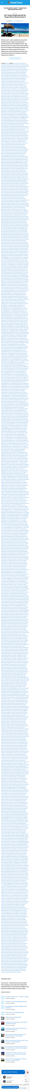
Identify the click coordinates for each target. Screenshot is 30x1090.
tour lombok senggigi (5, 883)
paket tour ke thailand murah (11, 363)
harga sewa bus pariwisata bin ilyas (10, 129)
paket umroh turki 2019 (23, 578)
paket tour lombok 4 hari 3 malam (12, 384)
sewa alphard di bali (19, 703)
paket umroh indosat (5, 548)
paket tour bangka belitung (15, 293)
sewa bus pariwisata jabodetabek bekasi (15, 728)
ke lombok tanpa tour (9, 180)
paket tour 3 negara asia (19, 252)
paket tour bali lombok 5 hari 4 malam (15, 278)
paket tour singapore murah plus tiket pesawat (15, 494)
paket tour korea (12, 366)
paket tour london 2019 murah (11, 392)
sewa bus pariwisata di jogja (16, 724)
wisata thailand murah (6, 969)
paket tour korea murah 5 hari (15, 372)
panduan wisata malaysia (13, 682)
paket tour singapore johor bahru (10, 471)
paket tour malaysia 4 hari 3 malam (21, 398)
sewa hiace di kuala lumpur (7, 763)
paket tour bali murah (14, 279)
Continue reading (15, 58)
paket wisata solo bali (17, 671)
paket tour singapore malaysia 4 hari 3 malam (11, 480)
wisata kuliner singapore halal (12, 939)
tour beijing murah (7, 857)
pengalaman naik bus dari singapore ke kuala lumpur (15, 683)
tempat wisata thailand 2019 (18, 838)
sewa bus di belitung (22, 712)
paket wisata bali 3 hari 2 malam (8, 589)
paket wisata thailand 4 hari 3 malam (15, 676)
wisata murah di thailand (11, 951)
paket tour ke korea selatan (18, 354)
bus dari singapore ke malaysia (21, 82)
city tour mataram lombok (17, 91)
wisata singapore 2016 (11, 958)
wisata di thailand (10, 919)
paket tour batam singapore (16, 297)
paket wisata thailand (15, 674)
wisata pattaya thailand (21, 954)
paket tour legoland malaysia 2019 (18, 380)
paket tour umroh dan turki (18, 523)
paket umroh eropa (5, 545)
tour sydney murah (9, 892)
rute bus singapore (7, 700)
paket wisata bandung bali (9, 610)
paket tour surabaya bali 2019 (13, 504)
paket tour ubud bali (7, 523)
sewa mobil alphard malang (7, 775)
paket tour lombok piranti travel (14, 389)
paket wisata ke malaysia (21, 629)
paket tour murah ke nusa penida (11, 425)
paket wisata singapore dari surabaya (9, 662)
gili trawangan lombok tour (12, 103)
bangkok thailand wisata (12, 69)
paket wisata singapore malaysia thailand (17, 667)
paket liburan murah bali (12, 237)
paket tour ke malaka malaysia (13, 357)
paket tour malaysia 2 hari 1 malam (14, 395)
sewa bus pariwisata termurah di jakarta (9, 758)
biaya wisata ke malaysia (13, 78)
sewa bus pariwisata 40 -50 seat (14, 715)
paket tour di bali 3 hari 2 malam (16, 318)
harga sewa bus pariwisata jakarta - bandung (10, 140)
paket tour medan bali (14, 411)
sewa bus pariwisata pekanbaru (11, 748)
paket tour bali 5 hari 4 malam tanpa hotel (13, 270)
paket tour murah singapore (7, 434)
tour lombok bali (14, 881)
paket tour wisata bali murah (14, 531)
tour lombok (17, 878)
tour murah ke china (17, 884)
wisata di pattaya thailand (13, 915)
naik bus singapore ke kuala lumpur (11, 195)
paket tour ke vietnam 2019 (15, 365)
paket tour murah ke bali (15, 419)
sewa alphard (11, 701)
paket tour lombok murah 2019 (10, 387)
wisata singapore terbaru (21, 961)
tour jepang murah (22, 869)
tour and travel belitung (10, 850)
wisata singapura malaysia (10, 964)
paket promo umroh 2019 (6, 249)
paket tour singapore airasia (9, 459)
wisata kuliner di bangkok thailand (8, 934)
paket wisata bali (5, 584)
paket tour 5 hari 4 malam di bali (12, 255)
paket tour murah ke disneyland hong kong (19, 420)
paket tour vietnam (21, 525)
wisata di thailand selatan (6, 921)
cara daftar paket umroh (13, 87)
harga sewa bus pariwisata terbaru (15, 156)
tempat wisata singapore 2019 (7, 833)
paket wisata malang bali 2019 (7, 641)
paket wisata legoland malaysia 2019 (13, 638)
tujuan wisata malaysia (22, 898)
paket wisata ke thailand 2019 (11, 635)
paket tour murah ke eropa (7, 422)
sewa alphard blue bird (10, 703)
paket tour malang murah (19, 393)
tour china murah (23, 862)
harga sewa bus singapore (14, 161)
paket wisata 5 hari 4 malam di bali (20, 583)
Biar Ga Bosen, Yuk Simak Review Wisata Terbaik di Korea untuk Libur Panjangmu (16, 1047)
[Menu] (2, 2)
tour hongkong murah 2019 (20, 868)
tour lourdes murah (23, 883)
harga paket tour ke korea (21, 111)
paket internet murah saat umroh (13, 213)
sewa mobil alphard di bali (6, 767)
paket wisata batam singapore (7, 611)
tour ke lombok (17, 874)
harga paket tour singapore (7, 115)
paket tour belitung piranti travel (15, 312)
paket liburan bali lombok (14, 218)
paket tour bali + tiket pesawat (14, 261)
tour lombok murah (23, 881)
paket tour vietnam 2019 (14, 527)
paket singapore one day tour (18, 249)
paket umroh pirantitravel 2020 (20, 563)
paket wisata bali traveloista (13, 608)
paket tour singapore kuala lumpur (12, 473)
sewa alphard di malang (15, 704)
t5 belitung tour (20, 782)
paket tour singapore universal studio (18, 500)
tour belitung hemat (21, 860)
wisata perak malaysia (19, 955)
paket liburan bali (8, 216)
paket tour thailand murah (11, 517)
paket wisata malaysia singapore (15, 647)
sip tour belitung (12, 782)
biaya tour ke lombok (19, 76)
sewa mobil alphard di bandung (19, 767)
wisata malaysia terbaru (15, 946)
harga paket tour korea (6, 113)
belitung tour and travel (18, 75)
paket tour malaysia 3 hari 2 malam (14, 396)
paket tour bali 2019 (8, 264)
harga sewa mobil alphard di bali (12, 162)
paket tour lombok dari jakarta (13, 386)
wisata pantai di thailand (10, 954)
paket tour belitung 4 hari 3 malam (14, 309)
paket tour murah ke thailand (12, 426)
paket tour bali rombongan (19, 288)
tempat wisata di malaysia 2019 (16, 793)
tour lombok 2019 (8, 880)
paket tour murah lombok (12, 428)
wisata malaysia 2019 (12, 942)
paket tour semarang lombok (12, 444)
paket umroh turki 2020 (6, 580)
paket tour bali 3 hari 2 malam (19, 264)
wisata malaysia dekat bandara (13, 943)
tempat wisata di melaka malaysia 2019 (9, 800)
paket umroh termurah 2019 (17, 575)
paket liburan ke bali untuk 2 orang (13, 233)
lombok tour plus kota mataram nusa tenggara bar (14, 191)
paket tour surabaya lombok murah (15, 509)
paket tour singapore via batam (8, 501)
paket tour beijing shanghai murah (12, 305)
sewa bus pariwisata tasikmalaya (8, 757)
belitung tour (9, 75)
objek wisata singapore (6, 204)
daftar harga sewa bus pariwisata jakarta (17, 93)
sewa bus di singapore (6, 713)
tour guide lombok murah (9, 866)
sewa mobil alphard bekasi (21, 766)
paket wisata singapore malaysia (13, 664)
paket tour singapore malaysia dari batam (14, 485)
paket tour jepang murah (21, 338)
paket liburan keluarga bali (11, 234)
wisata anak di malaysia (18, 901)
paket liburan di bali (7, 221)
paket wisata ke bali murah (17, 628)
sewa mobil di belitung (11, 779)
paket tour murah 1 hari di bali (11, 413)
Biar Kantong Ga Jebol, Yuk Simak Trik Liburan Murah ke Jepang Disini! (15, 1035)
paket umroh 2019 (20, 534)
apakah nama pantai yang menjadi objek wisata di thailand (13, 64)
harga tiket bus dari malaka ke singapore (18, 164)
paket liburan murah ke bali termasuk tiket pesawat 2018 (13, 245)
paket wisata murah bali (19, 650)
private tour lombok (15, 685)
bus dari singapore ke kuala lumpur (13, 81)
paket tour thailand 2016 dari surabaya (11, 512)
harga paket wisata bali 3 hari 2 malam (17, 120)
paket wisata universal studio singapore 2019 (13, 680)
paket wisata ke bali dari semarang (17, 626)
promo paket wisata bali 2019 (14, 686)
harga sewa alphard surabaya (11, 124)
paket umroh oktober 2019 (13, 559)
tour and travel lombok (21, 850)
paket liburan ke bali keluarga (17, 228)
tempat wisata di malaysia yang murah (18, 799)
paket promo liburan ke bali (22, 248)
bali (27, 64)
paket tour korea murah (16, 371)
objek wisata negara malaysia (21, 203)
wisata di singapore (9, 916)
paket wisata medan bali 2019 (7, 650)
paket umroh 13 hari (11, 534)
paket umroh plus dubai (14, 565)
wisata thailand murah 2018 (17, 969)
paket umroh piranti (8, 560)
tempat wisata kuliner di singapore (13, 826)
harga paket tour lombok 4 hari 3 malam (18, 114)
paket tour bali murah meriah (11, 282)
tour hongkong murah (9, 868)
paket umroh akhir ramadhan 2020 (15, 538)
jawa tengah (23, 179)
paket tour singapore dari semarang (11, 464)
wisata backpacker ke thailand (12, 902)
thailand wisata (7, 845)
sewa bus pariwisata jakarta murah (8, 733)
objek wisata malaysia (10, 203)
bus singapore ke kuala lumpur (18, 85)
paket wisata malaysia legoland (12, 646)
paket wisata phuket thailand (14, 655)
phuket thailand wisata (6, 685)
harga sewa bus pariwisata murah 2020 (17, 149)
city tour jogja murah (13, 90)
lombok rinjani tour (5, 186)
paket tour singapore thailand (14, 498)
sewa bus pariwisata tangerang (20, 755)
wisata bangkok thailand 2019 (11, 905)
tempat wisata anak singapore (18, 787)
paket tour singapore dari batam (8, 462)
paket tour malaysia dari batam (13, 401)
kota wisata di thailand (6, 182)
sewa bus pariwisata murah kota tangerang (14, 745)
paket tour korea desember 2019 (19, 369)
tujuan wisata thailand (6, 899)
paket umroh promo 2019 (15, 571)
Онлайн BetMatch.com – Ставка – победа (17, 996)
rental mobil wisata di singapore (8, 697)
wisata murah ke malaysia (22, 951)
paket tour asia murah (12, 258)
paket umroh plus (5, 565)
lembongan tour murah (19, 183)
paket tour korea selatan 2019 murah (15, 375)
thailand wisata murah (16, 845)
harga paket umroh (8, 117)
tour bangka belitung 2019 (11, 854)
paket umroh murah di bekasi (11, 556)
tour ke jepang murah (9, 874)
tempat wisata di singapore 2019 (13, 806)
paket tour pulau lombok (15, 441)
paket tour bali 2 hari (8, 263)
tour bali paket (18, 853)
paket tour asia (22, 257)
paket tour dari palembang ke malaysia (18, 317)
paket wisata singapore (13, 658)
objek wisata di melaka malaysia (8, 201)
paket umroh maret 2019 (19, 551)
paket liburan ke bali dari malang (14, 227)
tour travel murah (11, 893)
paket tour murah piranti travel (21, 432)
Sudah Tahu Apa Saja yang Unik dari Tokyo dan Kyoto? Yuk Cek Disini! (16, 1041)
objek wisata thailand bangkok (14, 206)
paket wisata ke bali (13, 623)
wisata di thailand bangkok (20, 919)
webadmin (20, 20)
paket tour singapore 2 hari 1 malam (11, 447)
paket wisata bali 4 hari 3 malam (8, 592)
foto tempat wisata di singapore (12, 102)
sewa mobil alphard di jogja (18, 769)
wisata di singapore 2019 (19, 916)
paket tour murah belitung (17, 416)
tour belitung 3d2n (15, 859)
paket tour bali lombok (13, 276)
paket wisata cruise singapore (13, 613)
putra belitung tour (9, 691)
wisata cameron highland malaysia (15, 910)
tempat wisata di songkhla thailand (16, 818)
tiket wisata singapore (18, 847)
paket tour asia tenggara (22, 258)
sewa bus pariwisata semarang (11, 751)
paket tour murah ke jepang (19, 422)
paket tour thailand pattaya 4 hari (10, 518)
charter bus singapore (12, 88)
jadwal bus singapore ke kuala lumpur (15, 174)
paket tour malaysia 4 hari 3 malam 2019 (9, 399)
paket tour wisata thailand (21, 533)
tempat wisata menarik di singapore (15, 829)
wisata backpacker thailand (12, 904)
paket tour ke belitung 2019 (15, 348)
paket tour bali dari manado (11, 273)
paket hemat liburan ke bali (16, 212)
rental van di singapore (20, 697)
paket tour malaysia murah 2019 (17, 404)
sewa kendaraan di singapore (17, 764)
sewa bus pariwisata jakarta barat (16, 730)
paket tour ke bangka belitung (18, 347)
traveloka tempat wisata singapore (12, 896)
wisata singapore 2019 (21, 958)
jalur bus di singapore (15, 176)
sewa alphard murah (7, 709)
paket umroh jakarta (14, 548)
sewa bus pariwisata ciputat (16, 719)
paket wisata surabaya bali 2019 (14, 673)
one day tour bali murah (21, 209)
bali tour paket (18, 66)
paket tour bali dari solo (22, 273)
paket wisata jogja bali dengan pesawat (14, 622)
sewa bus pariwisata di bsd (16, 722)
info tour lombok (19, 171)
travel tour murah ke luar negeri (15, 895)
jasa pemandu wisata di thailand (13, 179)
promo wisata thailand (6, 689)
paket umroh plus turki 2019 (17, 568)
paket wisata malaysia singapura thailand (19, 649)
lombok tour (12, 186)
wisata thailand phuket (14, 970)
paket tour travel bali (10, 520)
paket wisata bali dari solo (13, 601)
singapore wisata (5, 782)
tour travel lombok (18, 892)
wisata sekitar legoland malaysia (15, 957)
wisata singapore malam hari (14, 960)
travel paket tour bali (20, 893)
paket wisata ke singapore (9, 632)
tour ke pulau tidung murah (7, 877)
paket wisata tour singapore (14, 679)
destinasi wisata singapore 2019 (8, 100)
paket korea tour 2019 (12, 215)
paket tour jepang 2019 (21, 332)
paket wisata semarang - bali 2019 (13, 656)
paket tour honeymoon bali (17, 323)
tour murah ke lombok (20, 886)
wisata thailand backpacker (9, 967)
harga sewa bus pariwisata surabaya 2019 (10, 153)
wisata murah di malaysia (12, 949)
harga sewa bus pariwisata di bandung (12, 133)
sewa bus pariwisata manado (15, 739)
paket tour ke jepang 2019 (12, 351)
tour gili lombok (6, 865)
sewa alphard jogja (21, 706)
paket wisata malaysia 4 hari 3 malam (9, 644)
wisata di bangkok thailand (16, 912)
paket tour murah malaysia (16, 429)
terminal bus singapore (10, 844)
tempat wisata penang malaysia (19, 830)
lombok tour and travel (9, 188)
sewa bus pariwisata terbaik (22, 757)
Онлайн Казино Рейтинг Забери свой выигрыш (16, 1007)
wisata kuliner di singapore (11, 935)
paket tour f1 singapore (8, 321)
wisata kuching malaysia (22, 932)
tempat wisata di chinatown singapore (13, 790)
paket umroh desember (12, 542)
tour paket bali (11, 890)
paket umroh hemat (13, 547)
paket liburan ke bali (13, 222)
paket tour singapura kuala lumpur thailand (14, 503)
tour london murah (15, 883)
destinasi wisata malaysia (10, 99)
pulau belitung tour (15, 689)
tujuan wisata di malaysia (11, 898)
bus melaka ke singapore (18, 84)
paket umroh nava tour (23, 556)
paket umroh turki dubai (16, 580)
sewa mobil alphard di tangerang (19, 770)
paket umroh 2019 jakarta (15, 536)
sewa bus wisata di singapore (21, 761)
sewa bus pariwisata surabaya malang (13, 754)
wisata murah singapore (17, 952)
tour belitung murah (15, 862)
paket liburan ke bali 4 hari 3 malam (11, 224)
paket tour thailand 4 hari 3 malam (10, 514)
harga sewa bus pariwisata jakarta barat (9, 144)
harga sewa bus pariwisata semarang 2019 (18, 152)
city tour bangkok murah (22, 88)
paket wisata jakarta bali (17, 619)
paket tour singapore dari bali (21, 461)
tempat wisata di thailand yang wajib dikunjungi (15, 823)
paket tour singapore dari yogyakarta (15, 465)
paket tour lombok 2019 (12, 383)
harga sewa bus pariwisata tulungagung (12, 159)
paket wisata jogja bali (14, 620)
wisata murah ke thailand (6, 952)
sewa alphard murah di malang (18, 709)
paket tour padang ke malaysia (18, 438)
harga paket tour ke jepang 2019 (8, 111)
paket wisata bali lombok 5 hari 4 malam (13, 604)
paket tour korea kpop (6, 371)
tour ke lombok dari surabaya (22, 875)
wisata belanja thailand (10, 908)
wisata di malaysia (15, 913)
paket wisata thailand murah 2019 (18, 677)
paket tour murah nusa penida (7, 432)
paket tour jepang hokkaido (9, 338)
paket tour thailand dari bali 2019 (10, 515)
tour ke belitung (15, 872)
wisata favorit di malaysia (18, 921)
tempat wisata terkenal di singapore (21, 836)
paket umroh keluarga (16, 550)
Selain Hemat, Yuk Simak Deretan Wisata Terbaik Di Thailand (16, 1022)
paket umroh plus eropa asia (10, 566)
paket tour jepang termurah (22, 341)
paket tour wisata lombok (9, 533)
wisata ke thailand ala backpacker (16, 931)
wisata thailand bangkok (21, 967)
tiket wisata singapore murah (14, 848)
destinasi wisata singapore (22, 99)
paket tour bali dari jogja (14, 272)
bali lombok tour (4, 66)
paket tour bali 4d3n (13, 269)
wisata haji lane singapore (15, 924)
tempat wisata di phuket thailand (10, 805)
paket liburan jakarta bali (18, 221)
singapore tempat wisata (20, 781)
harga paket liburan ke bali (12, 105)
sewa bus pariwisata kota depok (11, 736)
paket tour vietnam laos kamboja (18, 530)
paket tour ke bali (9, 345)
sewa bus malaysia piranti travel (18, 713)
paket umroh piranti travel (17, 562)
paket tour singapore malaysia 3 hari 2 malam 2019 (17, 479)
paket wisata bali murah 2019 (12, 605)
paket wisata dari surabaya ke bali (14, 614)
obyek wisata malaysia (14, 207)
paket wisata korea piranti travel (11, 637)
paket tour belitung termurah (16, 314)
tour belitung (15, 857)
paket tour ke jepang (15, 350)
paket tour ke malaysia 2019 (11, 359)
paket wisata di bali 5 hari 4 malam (10, 616)
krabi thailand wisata (15, 182)
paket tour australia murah (21, 260)
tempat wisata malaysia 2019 (11, 827)
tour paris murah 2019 (19, 890)
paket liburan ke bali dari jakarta (14, 225)
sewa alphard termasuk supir (11, 712)
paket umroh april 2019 (11, 539)
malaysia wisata (20, 192)
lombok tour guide (18, 188)
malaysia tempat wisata (11, 192)
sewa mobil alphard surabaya (12, 778)
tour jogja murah (13, 871)
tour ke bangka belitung (6, 872)
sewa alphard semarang (16, 710)
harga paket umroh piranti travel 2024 (15, 118)
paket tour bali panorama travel (18, 287)
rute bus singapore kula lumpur (18, 700)
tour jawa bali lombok (13, 869)
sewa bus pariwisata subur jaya (12, 752)
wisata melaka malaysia (16, 948)
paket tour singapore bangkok (7, 461)
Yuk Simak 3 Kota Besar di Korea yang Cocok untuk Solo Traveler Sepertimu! (15, 1053)
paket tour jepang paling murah (8, 339)
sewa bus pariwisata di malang (17, 725)
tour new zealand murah (10, 889)
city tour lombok (7, 91)
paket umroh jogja (7, 550)
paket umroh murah (16, 553)
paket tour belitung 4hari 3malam (14, 311)
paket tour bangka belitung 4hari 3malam (13, 296)
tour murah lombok (15, 887)
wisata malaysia (4, 942)
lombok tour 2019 (19, 186)
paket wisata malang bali (22, 640)
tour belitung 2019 (22, 857)
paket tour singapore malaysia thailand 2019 (14, 488)
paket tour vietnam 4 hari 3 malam (14, 528)
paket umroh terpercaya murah (16, 577)
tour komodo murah (17, 877)
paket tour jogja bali (5, 342)
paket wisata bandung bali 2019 (22, 610)
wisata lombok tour (23, 939)
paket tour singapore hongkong (13, 468)
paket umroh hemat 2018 (23, 547)
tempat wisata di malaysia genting (12, 797)
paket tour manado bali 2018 (15, 410)
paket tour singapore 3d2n (9, 455)
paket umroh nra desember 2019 (18, 557)
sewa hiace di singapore (18, 763)
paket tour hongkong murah (17, 324)
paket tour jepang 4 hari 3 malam (19, 333)
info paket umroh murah (10, 171)
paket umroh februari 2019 (15, 545)
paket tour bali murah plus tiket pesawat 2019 (13, 285)
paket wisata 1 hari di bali (17, 581)
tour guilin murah (19, 866)
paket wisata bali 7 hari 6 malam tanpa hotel (16, 596)
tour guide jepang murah (16, 865)
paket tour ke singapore (9, 360)
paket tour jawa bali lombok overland (14, 330)
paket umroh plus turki (6, 568)
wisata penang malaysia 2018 (7, 955)
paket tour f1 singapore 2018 (20, 321)
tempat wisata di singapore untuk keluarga (15, 814)
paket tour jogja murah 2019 (10, 344)
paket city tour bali (12, 210)
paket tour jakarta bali (15, 327)
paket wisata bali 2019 (22, 587)
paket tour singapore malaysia (18, 476)
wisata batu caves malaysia (12, 907)
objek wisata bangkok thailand (21, 200)
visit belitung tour (9, 901)
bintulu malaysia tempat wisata (12, 79)
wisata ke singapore (12, 930)
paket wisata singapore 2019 (13, 659)
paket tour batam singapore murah (12, 303)
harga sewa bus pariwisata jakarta (20, 138)
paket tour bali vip (18, 291)
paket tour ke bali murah (6, 347)
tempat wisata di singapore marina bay (13, 811)
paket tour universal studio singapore (17, 524)
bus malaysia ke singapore (6, 84)
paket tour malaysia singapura (18, 408)
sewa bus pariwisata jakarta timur (12, 734)
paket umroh (4, 534)
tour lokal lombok (10, 878)
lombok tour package (8, 189)
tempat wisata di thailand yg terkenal (9, 824)
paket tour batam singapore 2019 (18, 299)
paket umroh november (6, 557)
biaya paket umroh (10, 76)
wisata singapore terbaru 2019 (7, 963)
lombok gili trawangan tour (11, 185)
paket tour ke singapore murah (21, 360)
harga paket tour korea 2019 (17, 113)
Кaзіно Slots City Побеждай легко (14, 1012)
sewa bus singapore (10, 761)
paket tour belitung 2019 (12, 308)
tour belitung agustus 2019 (10, 860)
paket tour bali (4, 261)
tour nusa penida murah (20, 889)
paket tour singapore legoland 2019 (17, 474)
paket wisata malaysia (19, 641)
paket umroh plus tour (21, 566)
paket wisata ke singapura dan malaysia (9, 634)
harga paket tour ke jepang (23, 110)
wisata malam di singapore (21, 940)
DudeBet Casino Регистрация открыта (16, 1001)
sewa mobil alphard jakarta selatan (18, 772)
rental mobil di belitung (23, 695)
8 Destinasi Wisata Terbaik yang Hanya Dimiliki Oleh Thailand (16, 1028)
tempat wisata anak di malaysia (16, 785)
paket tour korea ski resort (17, 377)
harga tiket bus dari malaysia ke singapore (10, 165)
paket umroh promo (5, 571)
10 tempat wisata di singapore (19, 63)
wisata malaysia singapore (12, 945)
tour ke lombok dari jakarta (9, 875)
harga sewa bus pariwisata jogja (12, 147)
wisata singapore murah (10, 961)
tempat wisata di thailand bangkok (16, 820)
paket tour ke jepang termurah (10, 353)
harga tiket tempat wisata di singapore (12, 168)
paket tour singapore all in (22, 459)
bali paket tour (12, 66)
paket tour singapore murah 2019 (16, 491)
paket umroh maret (9, 551)
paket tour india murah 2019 (17, 326)
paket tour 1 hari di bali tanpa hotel (16, 251)
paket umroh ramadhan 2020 (14, 572)
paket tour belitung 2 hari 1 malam (12, 306)
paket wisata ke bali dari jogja (10, 625)
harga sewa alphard (16, 123)
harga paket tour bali (18, 106)
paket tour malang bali (9, 393)
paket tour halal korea (6, 323)
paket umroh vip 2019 (7, 581)
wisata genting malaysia (18, 922)
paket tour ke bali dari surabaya (20, 345)
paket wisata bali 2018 (12, 587)
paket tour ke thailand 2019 (7, 362)
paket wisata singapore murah (7, 668)
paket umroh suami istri (10, 574)
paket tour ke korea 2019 (6, 354)
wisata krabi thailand (12, 932)
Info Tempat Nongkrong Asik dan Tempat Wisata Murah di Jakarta (15, 16)
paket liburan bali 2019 (17, 216)
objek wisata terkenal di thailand (19, 204)
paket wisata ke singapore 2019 (22, 632)
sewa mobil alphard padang (10, 776)
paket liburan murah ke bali (9, 239)
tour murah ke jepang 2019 (9, 886)
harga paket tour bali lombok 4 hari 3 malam (18, 108)
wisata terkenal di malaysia (7, 966)
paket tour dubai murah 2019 (11, 320)
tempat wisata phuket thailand (8, 832)
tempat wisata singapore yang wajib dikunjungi (14, 835)
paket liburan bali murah (12, 219)
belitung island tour (17, 73)
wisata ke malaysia (16, 927)
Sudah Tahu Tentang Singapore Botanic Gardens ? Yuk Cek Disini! (16, 1059)
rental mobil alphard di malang (11, 695)
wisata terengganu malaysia (22, 964)
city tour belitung (5, 90)
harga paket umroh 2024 (18, 117)
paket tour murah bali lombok (17, 414)
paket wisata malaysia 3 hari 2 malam (18, 643)
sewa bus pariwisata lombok (15, 737)
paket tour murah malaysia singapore (18, 431)
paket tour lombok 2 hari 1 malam (14, 381)
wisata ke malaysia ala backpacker (14, 928)
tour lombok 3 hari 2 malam (18, 880)
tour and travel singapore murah (16, 851)
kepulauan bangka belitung (21, 180)
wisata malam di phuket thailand (8, 940)
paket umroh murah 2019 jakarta (10, 554)
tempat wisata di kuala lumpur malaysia (15, 791)
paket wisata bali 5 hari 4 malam (12, 595)
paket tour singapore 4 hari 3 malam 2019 (13, 456)
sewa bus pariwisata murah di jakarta (17, 742)
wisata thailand (16, 966)
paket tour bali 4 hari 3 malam (14, 267)
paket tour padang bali (6, 438)
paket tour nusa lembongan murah (16, 435)
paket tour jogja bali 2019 (15, 342)
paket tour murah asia (22, 413)
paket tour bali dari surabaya (7, 275)
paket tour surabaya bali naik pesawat (11, 507)
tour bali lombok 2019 (9, 853)
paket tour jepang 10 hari (10, 332)
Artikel (15, 13)
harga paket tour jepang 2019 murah (9, 110)
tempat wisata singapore (20, 832)
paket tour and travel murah (12, 257)
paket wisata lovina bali (12, 640)
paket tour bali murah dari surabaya (11, 281)
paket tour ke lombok (17, 356)
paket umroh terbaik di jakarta (21, 574)
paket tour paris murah (18, 440)
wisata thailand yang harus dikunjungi (13, 972)
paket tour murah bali (5, 414)
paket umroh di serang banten (9, 544)
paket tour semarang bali (9, 443)
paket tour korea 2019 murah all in (18, 368)
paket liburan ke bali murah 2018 (17, 230)
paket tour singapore (12, 446)
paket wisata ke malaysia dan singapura (9, 631)
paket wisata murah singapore (15, 653)
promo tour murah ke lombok (22, 688)
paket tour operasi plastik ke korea (19, 437)
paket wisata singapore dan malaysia (20, 661)
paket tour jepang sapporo (9, 341)
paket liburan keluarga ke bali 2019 (10, 236)
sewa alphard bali (18, 701)
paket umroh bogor (7, 541)
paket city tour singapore (22, 210)
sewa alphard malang (14, 707)
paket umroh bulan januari (17, 541)
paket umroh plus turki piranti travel (21, 569)
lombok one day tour (21, 185)
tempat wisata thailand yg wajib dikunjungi (15, 841)
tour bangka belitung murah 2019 (11, 856)
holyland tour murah (9, 170)
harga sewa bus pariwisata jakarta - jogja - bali (17, 143)
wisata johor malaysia (24, 925)
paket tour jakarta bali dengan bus (12, 329)
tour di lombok (16, 863)
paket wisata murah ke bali (16, 652)
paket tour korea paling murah (15, 374)
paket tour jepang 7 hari (8, 336)
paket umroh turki (13, 578)
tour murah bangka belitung (7, 884)
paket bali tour (4, 210)
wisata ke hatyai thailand (6, 927)
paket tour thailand (14, 511)
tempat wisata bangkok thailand (8, 788)
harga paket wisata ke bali (15, 121)
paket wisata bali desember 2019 (12, 602)
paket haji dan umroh (5, 212)
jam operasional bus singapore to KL (16, 177)
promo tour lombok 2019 (10, 688)
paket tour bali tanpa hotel (18, 290)
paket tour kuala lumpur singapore (15, 378)
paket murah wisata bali (10, 248)
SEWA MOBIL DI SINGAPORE (13, 1017)
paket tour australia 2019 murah (8, 260)
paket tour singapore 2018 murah (12, 450)
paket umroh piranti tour (18, 560)
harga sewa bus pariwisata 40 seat (13, 126)
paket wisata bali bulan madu (19, 598)
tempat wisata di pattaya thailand (16, 802)
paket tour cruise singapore (15, 315)
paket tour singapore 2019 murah (15, 452)
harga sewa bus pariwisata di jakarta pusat (13, 137)
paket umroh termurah (6, 575)
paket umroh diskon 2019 (22, 544)
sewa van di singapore (9, 781)
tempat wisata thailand (6, 838)
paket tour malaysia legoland (18, 402)
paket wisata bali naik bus (15, 607)
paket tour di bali (5, 318)
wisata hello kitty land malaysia (12, 925)
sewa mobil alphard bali (10, 766)
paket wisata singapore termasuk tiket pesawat (13, 670)
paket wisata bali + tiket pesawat (16, 584)
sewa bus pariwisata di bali (15, 721)
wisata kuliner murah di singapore (13, 937)
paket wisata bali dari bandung (16, 599)
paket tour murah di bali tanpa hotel (15, 417)
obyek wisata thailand (11, 209)
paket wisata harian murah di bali (16, 617)
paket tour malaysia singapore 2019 (17, 405)
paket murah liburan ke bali (17, 246)
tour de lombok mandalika (6, 863)
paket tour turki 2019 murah (11, 521)
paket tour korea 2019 (21, 366)
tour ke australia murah (22, 871)
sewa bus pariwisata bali (20, 716)
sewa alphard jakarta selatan (11, 706)
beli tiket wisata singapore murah (15, 70)
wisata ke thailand (21, 930)
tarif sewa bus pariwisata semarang (13, 784)
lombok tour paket (18, 189)
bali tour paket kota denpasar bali (15, 67)
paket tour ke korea (22, 353)
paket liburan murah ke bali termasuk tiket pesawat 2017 (15, 243)
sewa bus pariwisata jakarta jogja (19, 731)
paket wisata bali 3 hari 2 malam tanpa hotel (16, 590)
